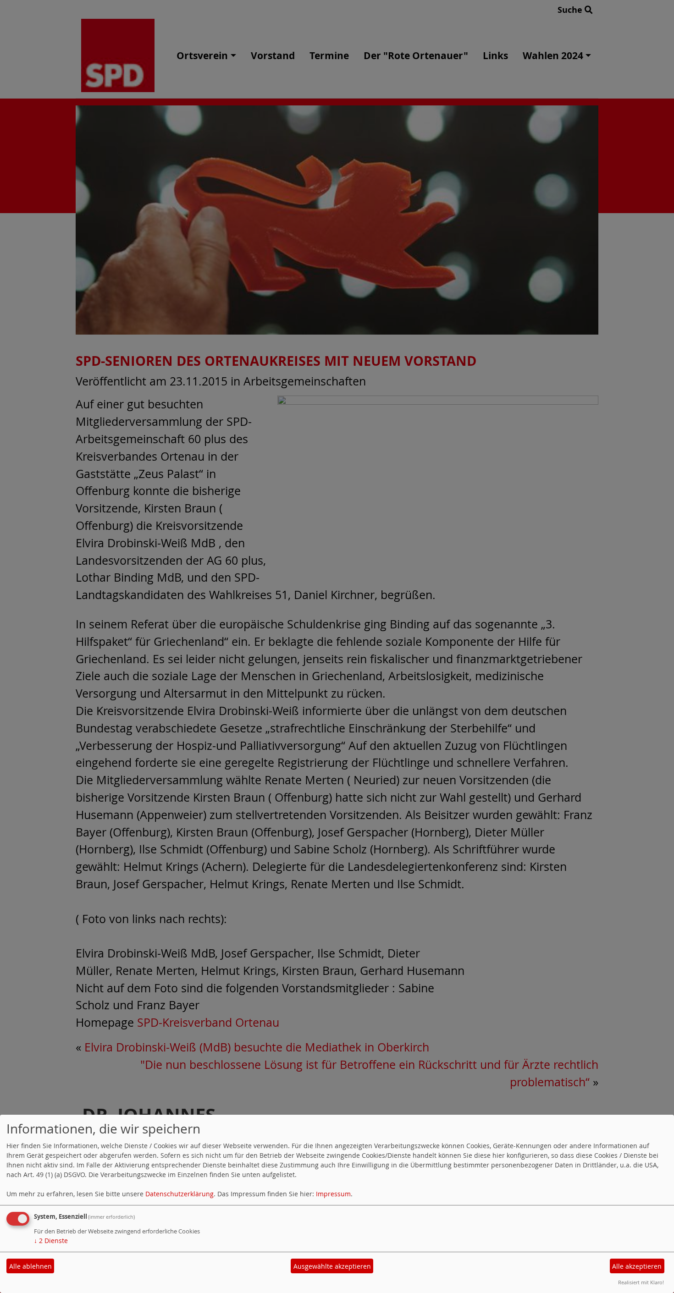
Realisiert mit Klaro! (641, 1282)
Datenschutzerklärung (179, 1193)
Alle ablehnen (30, 1266)
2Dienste (51, 1240)
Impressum (333, 1193)
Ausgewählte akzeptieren (332, 1266)
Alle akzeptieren (637, 1266)
